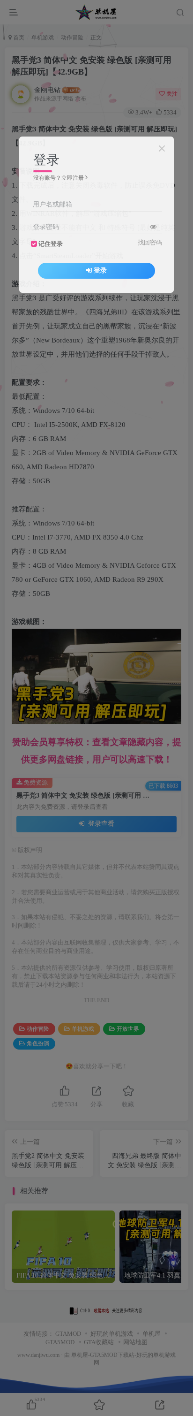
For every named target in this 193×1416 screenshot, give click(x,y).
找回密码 (150, 242)
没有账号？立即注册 (58, 178)
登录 (100, 270)
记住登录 (50, 244)
